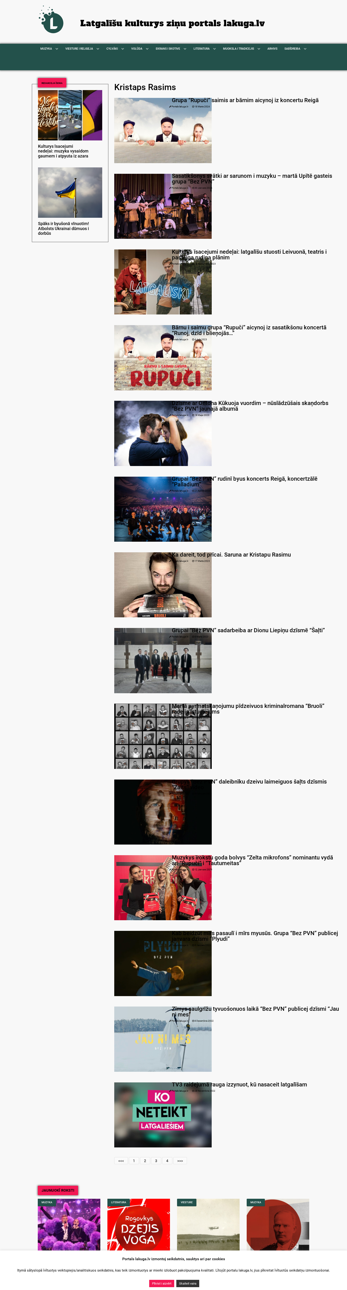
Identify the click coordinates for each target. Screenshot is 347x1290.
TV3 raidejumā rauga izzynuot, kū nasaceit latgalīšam (239, 1084)
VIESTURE (187, 1202)
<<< (121, 1161)
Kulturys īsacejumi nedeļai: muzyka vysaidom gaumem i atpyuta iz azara (63, 151)
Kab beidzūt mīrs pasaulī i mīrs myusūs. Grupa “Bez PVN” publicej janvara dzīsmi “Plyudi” (255, 936)
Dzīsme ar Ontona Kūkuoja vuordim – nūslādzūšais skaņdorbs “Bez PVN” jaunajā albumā (250, 406)
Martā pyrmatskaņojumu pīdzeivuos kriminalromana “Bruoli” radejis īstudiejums (248, 709)
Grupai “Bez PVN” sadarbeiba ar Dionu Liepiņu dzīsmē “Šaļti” (248, 630)
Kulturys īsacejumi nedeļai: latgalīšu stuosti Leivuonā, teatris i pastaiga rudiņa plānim (249, 254)
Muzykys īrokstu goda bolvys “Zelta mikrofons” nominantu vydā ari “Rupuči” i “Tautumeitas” (252, 860)
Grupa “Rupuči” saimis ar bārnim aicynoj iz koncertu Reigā (245, 100)
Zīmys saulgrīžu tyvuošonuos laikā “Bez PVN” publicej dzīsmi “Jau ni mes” (255, 1012)
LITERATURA (118, 1202)
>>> (180, 1161)
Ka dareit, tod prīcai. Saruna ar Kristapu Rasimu (231, 554)
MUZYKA (47, 1202)
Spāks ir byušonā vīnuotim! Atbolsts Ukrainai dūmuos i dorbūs (63, 228)
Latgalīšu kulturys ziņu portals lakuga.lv (172, 23)
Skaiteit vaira (187, 1283)
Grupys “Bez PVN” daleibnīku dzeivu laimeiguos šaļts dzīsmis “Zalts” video (249, 784)
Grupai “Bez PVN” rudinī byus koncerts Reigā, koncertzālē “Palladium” (244, 481)
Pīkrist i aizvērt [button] (161, 1283)
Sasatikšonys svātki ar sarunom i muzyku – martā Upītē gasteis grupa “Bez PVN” (252, 179)
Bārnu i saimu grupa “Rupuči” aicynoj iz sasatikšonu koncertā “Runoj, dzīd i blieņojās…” (249, 330)
